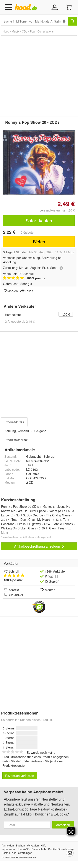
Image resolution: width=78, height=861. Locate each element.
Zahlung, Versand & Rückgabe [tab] (25, 431)
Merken (12, 291)
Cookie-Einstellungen (61, 849)
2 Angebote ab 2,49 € (20, 321)
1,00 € (65, 314)
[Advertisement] (39, 76)
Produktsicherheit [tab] (16, 440)
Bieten (39, 241)
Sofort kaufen (39, 220)
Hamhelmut (13, 314)
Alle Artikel (15, 595)
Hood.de (27, 7)
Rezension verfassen (19, 775)
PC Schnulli (11, 571)
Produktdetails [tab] (14, 422)
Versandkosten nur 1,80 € (57, 210)
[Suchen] (72, 21)
